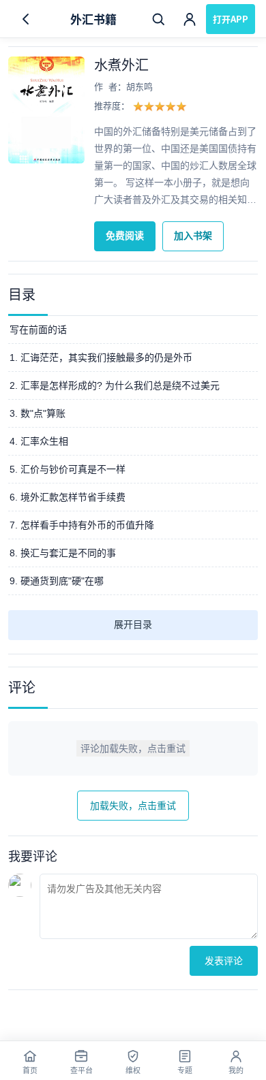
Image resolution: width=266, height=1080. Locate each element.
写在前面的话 (38, 329)
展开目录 (133, 624)
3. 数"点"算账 (37, 413)
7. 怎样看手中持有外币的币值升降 (82, 525)
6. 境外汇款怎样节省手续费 (67, 497)
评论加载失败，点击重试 (133, 748)
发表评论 (224, 960)
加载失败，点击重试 (133, 805)
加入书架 (193, 235)
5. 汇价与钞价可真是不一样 (67, 469)
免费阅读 (125, 235)
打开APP (230, 18)
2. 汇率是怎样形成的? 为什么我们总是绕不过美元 (115, 385)
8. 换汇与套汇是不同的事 (63, 552)
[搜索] (158, 19)
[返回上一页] (26, 19)
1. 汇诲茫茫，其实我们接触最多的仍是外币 (101, 357)
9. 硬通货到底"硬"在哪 (57, 580)
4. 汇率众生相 (39, 441)
